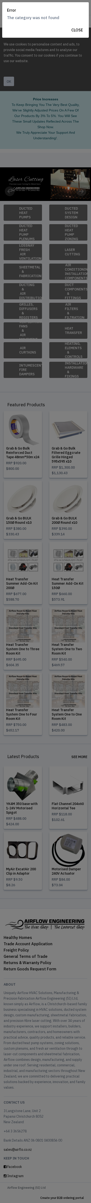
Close (77, 30)
